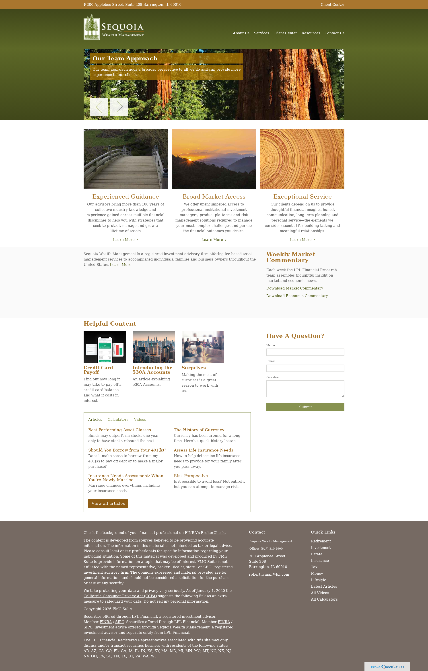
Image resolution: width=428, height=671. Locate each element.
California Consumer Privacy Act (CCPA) (120, 596)
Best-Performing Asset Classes (119, 429)
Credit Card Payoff (98, 370)
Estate (316, 554)
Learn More (123, 240)
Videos (140, 419)
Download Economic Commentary (297, 296)
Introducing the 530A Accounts (153, 370)
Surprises (194, 367)
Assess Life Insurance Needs (203, 450)
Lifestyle (318, 580)
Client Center (332, 4)
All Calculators (324, 599)
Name (270, 345)
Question (273, 377)
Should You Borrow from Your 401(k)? (127, 450)
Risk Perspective (191, 475)
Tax (314, 567)
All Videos (320, 593)
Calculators (118, 419)
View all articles (108, 503)
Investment (321, 548)
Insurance (320, 560)
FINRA (106, 622)
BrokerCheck (213, 533)
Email (270, 361)
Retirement (321, 541)
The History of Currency (199, 429)
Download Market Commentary (294, 288)
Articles (95, 419)
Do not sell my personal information (176, 601)
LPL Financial (144, 616)
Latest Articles (324, 586)
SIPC (119, 622)
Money (317, 573)
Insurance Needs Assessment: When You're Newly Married (125, 477)
